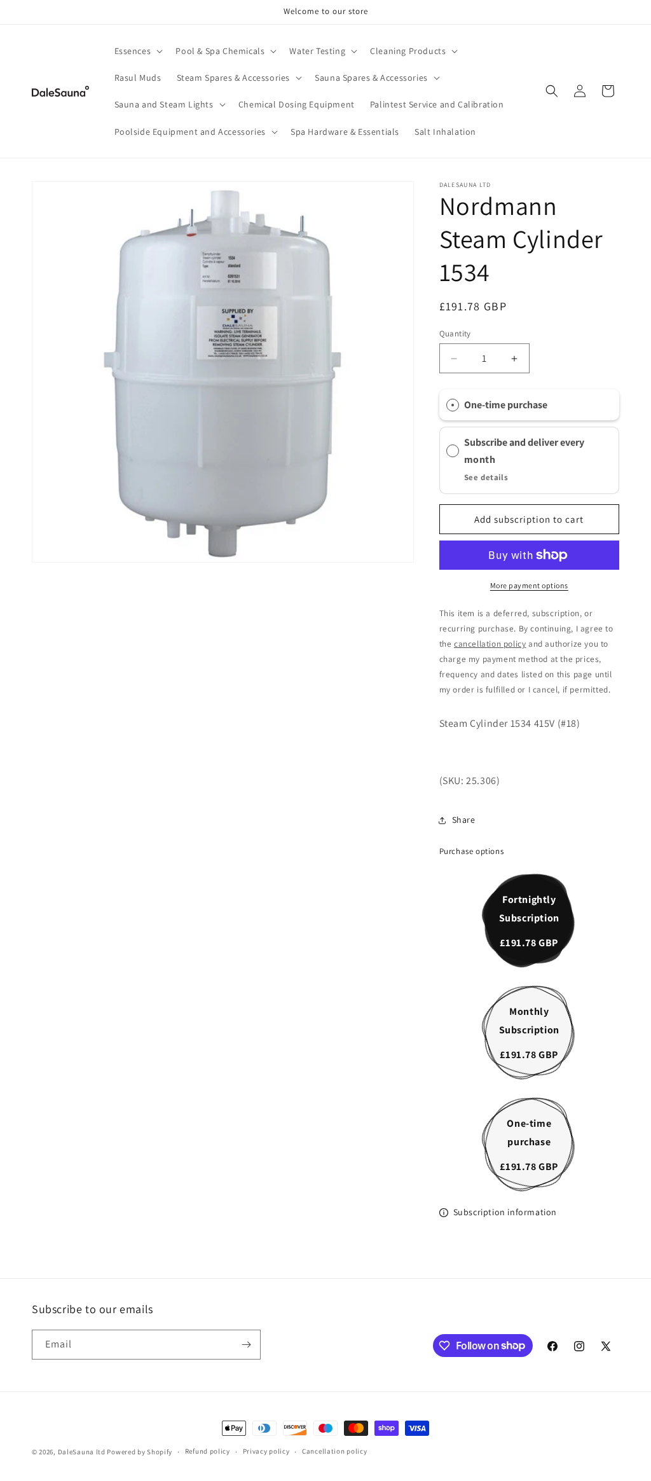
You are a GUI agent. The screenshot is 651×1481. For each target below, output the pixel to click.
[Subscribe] (246, 1345)
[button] (137, 51)
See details (486, 477)
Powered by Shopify (139, 1451)
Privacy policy (266, 1451)
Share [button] (464, 819)
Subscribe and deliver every (525, 442)
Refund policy (207, 1451)
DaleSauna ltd (82, 1451)
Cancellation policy (334, 1451)
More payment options (529, 585)
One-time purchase (505, 404)
